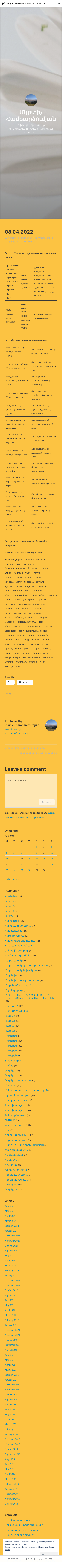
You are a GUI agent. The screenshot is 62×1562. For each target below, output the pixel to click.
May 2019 (10, 1468)
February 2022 (12, 1320)
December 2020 (12, 1384)
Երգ (7, 1129)
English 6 (9, 900)
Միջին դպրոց (13, 990)
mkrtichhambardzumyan (20, 237)
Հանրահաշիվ (13, 930)
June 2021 (10, 1354)
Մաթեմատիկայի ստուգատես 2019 (26, 965)
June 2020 (10, 1409)
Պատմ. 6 (10, 1020)
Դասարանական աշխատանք (37, 753)
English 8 (9, 910)
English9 (9, 915)
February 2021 (12, 1374)
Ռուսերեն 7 (12, 1045)
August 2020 (11, 1404)
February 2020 (12, 1429)
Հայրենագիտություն (18, 925)
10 (52, 852)
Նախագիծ (12, 1005)
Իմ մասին (11, 1159)
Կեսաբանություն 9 (16, 1179)
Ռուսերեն (11, 1035)
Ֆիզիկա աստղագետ (18, 1080)
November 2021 (12, 1334)
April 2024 (10, 1215)
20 (22, 864)
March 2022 (10, 1315)
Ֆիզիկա (10, 1070)
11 (7, 858)
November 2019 (12, 1444)
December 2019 (12, 1439)
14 (29, 858)
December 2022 (12, 1280)
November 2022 (12, 1285)
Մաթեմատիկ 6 (14, 960)
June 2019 (10, 1464)
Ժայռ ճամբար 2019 (16, 1149)
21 (29, 864)
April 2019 (10, 1473)
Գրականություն (15, 1125)
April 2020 (10, 1419)
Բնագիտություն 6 (16, 1110)
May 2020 (10, 1414)
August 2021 (11, 1349)
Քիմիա (9, 1065)
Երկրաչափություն (16, 1134)
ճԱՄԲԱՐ (10, 1120)
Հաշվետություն (15, 935)
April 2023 (10, 1260)
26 (14, 870)
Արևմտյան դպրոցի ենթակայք (24, 1524)
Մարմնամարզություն (18, 985)
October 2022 (11, 1290)
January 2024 (11, 1230)
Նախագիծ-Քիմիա (16, 1010)
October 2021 (11, 1339)
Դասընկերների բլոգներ (19, 1534)
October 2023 (11, 1245)
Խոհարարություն (16, 1169)
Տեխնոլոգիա (13, 1060)
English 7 (9, 905)
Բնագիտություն (15, 1105)
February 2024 (12, 1225)
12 (14, 858)
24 (52, 864)
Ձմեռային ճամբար (17, 950)
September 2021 (12, 1344)
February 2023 (12, 1270)
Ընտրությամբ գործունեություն (24, 1144)
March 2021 (10, 1369)
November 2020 (12, 1389)
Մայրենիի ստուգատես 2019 (22, 980)
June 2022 (10, 1300)
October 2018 (11, 1503)
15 (37, 858)
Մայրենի (10, 975)
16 (44, 858)
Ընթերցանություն (16, 1140)
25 (7, 870)
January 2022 (11, 1325)
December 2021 (12, 1329)
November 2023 (12, 1240)
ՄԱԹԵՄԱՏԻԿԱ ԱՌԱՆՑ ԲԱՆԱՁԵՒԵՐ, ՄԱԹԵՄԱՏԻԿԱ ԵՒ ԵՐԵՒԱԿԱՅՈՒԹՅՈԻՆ (29, 997)
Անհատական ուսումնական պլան (26, 1090)
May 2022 (10, 1305)
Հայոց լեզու (12, 920)
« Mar (8, 878)
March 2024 (10, 1220)
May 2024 (10, 1210)
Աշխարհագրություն (17, 1095)
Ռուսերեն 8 (12, 1050)
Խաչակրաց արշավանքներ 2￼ (24, 748)
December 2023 (12, 1235)
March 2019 (10, 1478)
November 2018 (12, 1498)
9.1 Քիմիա (11, 895)
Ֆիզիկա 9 (11, 1075)
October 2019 (11, 1449)
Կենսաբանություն (16, 1174)
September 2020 (12, 1399)
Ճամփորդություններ (18, 955)
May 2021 (10, 1359)
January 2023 (11, 1275)
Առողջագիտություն (17, 1100)
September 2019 (12, 1454)
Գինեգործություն (15, 1115)
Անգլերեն (10, 1085)
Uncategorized (45, 237)
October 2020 (11, 1394)
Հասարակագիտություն (20, 940)
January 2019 (11, 1488)
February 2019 (12, 1483)
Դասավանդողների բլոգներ (22, 1529)
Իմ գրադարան (14, 1154)
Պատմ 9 (10, 1015)
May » (15, 878)
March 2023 (10, 1265)
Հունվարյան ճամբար (18, 945)
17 (52, 858)
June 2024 (10, 1205)
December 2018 (12, 1493)
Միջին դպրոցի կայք (17, 1519)
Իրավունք (11, 1164)
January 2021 (11, 1379)
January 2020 (11, 1434)
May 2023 (10, 1255)
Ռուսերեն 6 (12, 1040)
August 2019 (11, 1459)
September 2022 (12, 1295)
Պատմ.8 (10, 1030)
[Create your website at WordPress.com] (31, 3)
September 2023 (12, 1250)
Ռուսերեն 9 (12, 1055)
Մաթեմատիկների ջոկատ (21, 970)
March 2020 (10, 1424)
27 (22, 870)
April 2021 (10, 1364)
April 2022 (10, 1310)
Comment (47, 802)
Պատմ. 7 (10, 1025)
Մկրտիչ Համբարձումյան (31, 115)
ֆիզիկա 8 (11, 1189)
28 (29, 870)
